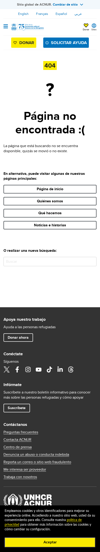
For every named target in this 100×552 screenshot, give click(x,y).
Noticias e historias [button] (50, 225)
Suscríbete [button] (17, 408)
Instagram (28, 369)
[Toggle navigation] (5, 27)
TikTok (49, 369)
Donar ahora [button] (18, 337)
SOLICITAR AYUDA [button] (69, 43)
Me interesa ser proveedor (24, 469)
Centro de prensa (17, 447)
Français (42, 13)
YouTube (39, 369)
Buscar (92, 261)
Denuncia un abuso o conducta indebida (36, 454)
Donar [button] (86, 29)
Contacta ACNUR (17, 439)
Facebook (17, 369)
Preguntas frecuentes (20, 432)
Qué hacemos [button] (50, 213)
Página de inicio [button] (50, 189)
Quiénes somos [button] (50, 201)
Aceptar (50, 542)
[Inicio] (27, 27)
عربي (78, 13)
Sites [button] (94, 29)
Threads (71, 369)
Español (61, 13)
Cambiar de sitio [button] (65, 4)
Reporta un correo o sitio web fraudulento (37, 462)
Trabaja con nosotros (20, 477)
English (23, 13)
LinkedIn (60, 369)
